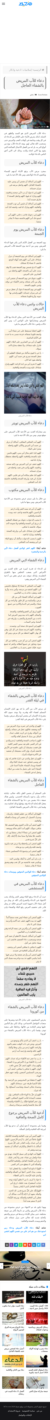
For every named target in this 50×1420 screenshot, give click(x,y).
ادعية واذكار (15, 70)
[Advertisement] (25, 36)
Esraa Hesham (42, 95)
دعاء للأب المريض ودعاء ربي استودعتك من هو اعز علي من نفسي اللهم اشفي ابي (25, 1231)
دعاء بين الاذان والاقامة (15, 1370)
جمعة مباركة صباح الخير (38, 1391)
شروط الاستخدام (14, 1411)
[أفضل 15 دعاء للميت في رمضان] (13, 1382)
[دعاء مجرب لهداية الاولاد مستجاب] (37, 1340)
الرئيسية (37, 70)
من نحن (39, 1411)
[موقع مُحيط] (25, 4)
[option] (25, 1266)
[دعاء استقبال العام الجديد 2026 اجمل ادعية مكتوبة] (37, 1361)
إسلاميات (27, 70)
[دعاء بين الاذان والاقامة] (13, 1361)
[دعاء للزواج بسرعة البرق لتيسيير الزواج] (13, 1318)
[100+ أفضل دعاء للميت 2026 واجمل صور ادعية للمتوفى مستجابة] (37, 1297)
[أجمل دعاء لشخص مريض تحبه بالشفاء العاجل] (13, 1340)
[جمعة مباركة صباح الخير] (37, 1382)
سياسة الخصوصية (28, 1411)
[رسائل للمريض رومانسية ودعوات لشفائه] (37, 1318)
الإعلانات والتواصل (25, 1415)
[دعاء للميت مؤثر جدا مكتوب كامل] (13, 1297)
